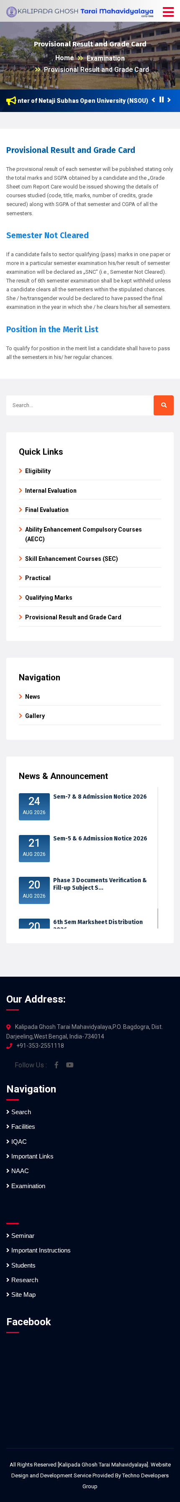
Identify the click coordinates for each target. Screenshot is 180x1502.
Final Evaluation (47, 510)
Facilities (22, 1126)
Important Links (32, 1156)
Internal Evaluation (51, 490)
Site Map (23, 1294)
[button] (168, 12)
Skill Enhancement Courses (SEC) (71, 558)
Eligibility (38, 471)
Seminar (22, 1235)
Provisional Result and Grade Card (96, 70)
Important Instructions (40, 1250)
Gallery (35, 716)
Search (20, 1111)
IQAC (18, 1141)
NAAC (19, 1170)
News (32, 696)
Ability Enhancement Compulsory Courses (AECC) (83, 534)
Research (24, 1279)
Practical (38, 578)
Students (23, 1265)
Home (64, 58)
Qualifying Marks (48, 597)
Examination (106, 58)
